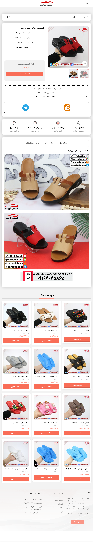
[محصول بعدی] (5, 17)
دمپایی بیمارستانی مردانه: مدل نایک (47, 376)
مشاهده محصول (25, 74)
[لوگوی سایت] (46, 3)
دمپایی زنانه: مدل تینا (52, 330)
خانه (87, 17)
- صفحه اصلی (59, 500)
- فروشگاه (61, 504)
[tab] (62, 143)
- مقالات (61, 508)
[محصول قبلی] (10, 17)
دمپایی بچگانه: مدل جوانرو (81, 422)
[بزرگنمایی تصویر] (84, 63)
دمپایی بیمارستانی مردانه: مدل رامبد (78, 469)
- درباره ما (61, 512)
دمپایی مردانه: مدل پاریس (81, 376)
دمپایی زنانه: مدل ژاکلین (81, 330)
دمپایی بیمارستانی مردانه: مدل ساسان (16, 469)
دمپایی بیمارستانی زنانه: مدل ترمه (48, 469)
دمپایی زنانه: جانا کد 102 (21, 330)
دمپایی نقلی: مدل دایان (51, 422)
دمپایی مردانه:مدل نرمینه (21, 376)
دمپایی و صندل (78, 17)
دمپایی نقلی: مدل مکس (21, 422)
